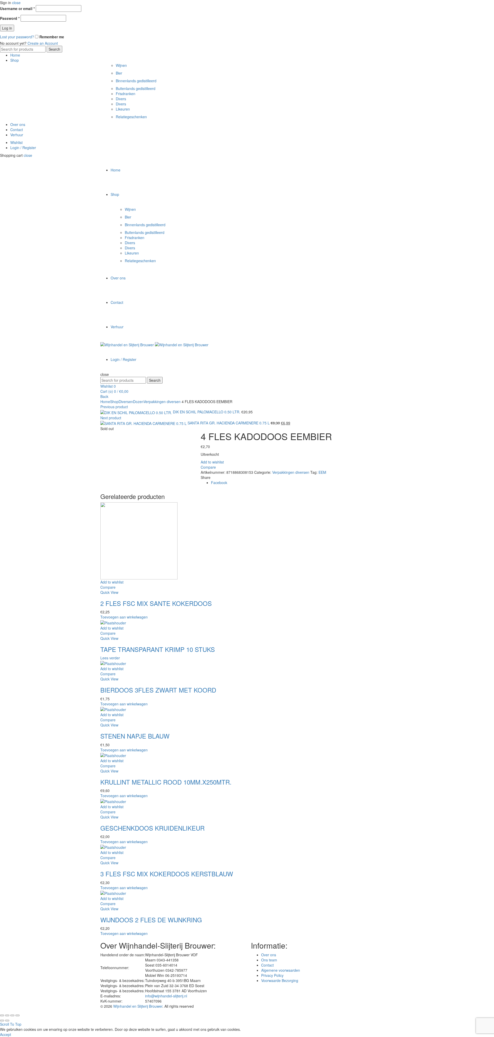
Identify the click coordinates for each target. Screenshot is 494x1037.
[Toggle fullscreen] (12, 1015)
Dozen (138, 401)
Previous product (114, 406)
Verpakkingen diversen (162, 401)
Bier (119, 73)
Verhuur (16, 134)
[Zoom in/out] (17, 1015)
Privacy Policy (272, 975)
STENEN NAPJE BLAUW (135, 735)
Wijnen (121, 65)
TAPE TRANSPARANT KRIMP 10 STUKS (157, 649)
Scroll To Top (10, 1024)
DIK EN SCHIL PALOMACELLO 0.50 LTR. (207, 411)
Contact (16, 129)
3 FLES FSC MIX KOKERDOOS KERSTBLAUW (166, 873)
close (16, 2)
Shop (14, 60)
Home (15, 55)
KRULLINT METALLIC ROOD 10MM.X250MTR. (166, 781)
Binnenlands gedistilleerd (136, 80)
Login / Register (23, 147)
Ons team (269, 959)
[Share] (7, 1015)
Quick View (109, 592)
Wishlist (16, 142)
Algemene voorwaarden (280, 970)
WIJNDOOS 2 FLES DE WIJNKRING (151, 919)
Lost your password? (17, 36)
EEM (322, 472)
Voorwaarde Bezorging (279, 980)
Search (54, 49)
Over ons (17, 124)
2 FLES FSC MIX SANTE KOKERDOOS (156, 603)
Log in (7, 28)
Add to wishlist (212, 462)
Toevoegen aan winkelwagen (124, 617)
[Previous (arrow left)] (2, 1020)
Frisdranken (125, 93)
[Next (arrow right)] (7, 1020)
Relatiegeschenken (131, 116)
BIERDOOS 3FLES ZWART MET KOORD (158, 689)
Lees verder (110, 657)
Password (10, 18)
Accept (5, 1034)
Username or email (17, 8)
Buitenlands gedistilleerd (135, 88)
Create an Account (43, 43)
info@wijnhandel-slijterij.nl (166, 995)
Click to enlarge (113, 439)
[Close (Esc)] (2, 1015)
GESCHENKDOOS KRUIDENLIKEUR (152, 827)
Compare (208, 467)
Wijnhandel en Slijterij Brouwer (137, 1006)
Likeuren (123, 109)
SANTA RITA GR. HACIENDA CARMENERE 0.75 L (229, 422)
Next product (110, 417)
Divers (121, 98)
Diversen (126, 401)
